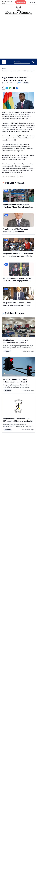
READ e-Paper (20, 2)
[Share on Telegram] (6, 88)
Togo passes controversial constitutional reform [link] (18, 71)
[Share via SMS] (13, 88)
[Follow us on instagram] (32, 2)
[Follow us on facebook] (28, 2)
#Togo (21, 176)
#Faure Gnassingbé (9, 176)
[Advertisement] (18, 38)
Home (4, 68)
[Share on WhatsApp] (10, 88)
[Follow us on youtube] (34, 2)
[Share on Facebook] (17, 88)
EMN (19, 83)
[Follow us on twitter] (30, 2)
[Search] (33, 62)
